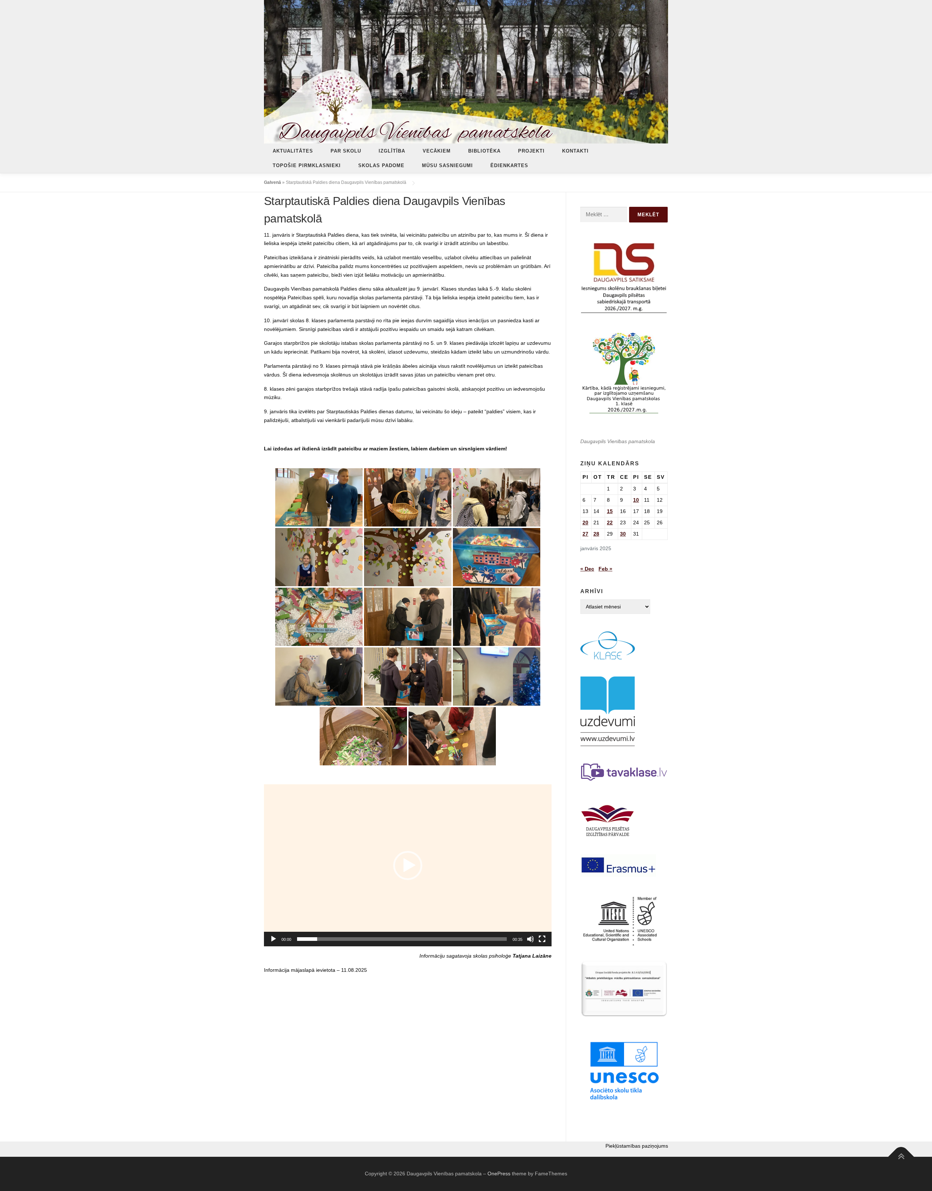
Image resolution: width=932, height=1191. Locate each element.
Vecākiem (437, 151)
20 (585, 522)
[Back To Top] (901, 1157)
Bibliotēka (484, 151)
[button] (407, 865)
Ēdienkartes (509, 165)
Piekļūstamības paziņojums (636, 1146)
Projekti (531, 151)
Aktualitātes (293, 151)
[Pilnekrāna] (542, 939)
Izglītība (392, 151)
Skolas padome (381, 165)
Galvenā (272, 182)
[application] (408, 865)
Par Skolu (346, 151)
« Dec (587, 569)
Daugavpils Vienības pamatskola (617, 441)
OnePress (498, 1173)
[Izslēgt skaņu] (530, 939)
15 (610, 511)
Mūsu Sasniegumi (447, 165)
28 (596, 534)
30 (623, 534)
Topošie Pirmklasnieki (307, 165)
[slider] (402, 939)
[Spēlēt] (273, 939)
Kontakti (575, 151)
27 (585, 534)
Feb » (605, 569)
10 (636, 500)
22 (610, 522)
